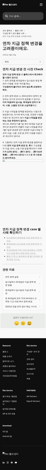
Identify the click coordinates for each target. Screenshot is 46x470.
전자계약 (30, 364)
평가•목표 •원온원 (10, 396)
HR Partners (32, 396)
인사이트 (30, 374)
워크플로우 (31, 369)
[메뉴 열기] (41, 4)
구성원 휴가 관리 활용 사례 (13, 33)
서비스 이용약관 (9, 371)
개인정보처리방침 (10, 376)
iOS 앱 (5, 431)
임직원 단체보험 (9, 409)
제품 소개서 (7, 356)
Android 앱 (7, 436)
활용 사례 (19, 30)
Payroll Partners (33, 401)
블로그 (5, 351)
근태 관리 (30, 359)
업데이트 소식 (8, 361)
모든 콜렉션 (7, 30)
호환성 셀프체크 (9, 366)
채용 (28, 378)
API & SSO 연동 (9, 413)
